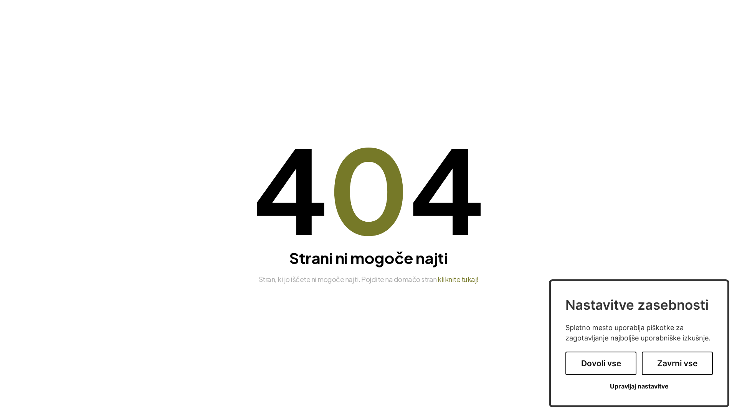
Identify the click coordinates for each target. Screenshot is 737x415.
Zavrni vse (677, 363)
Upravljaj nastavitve (639, 386)
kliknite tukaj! (458, 279)
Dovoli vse (601, 363)
